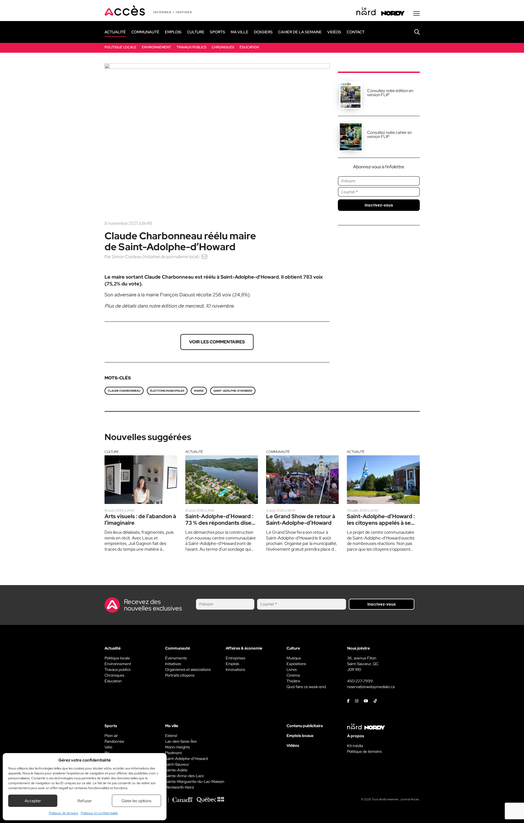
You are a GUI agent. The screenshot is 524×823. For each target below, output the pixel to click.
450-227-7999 (360, 681)
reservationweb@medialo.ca (371, 686)
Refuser (85, 801)
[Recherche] (413, 32)
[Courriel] (204, 256)
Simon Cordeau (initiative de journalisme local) (155, 256)
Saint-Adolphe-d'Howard (232, 391)
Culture (112, 452)
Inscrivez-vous (379, 205)
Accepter (33, 801)
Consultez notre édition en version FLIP (390, 93)
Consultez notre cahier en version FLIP (389, 134)
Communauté (278, 452)
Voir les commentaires (217, 342)
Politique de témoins (63, 813)
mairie (199, 391)
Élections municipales (167, 391)
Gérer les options (136, 801)
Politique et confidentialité (99, 813)
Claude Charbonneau (124, 391)
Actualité (194, 452)
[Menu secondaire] (416, 13)
